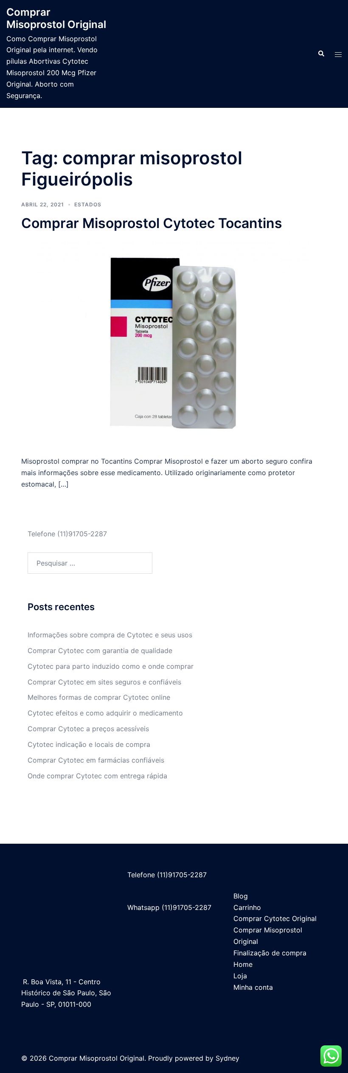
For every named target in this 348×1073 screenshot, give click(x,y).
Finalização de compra (269, 953)
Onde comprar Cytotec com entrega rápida (97, 776)
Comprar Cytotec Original (275, 918)
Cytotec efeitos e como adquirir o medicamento (105, 713)
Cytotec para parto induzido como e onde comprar (111, 666)
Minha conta (253, 987)
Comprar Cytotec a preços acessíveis (88, 728)
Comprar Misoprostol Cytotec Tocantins (151, 223)
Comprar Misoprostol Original (56, 18)
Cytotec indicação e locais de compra (89, 744)
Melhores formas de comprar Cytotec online (99, 697)
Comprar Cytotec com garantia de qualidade (100, 650)
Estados (87, 204)
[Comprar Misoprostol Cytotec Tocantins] (174, 343)
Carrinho (247, 907)
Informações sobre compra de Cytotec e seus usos (110, 635)
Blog (240, 896)
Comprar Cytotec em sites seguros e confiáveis (104, 682)
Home (243, 964)
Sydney (227, 1058)
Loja (240, 976)
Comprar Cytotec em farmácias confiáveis (96, 760)
